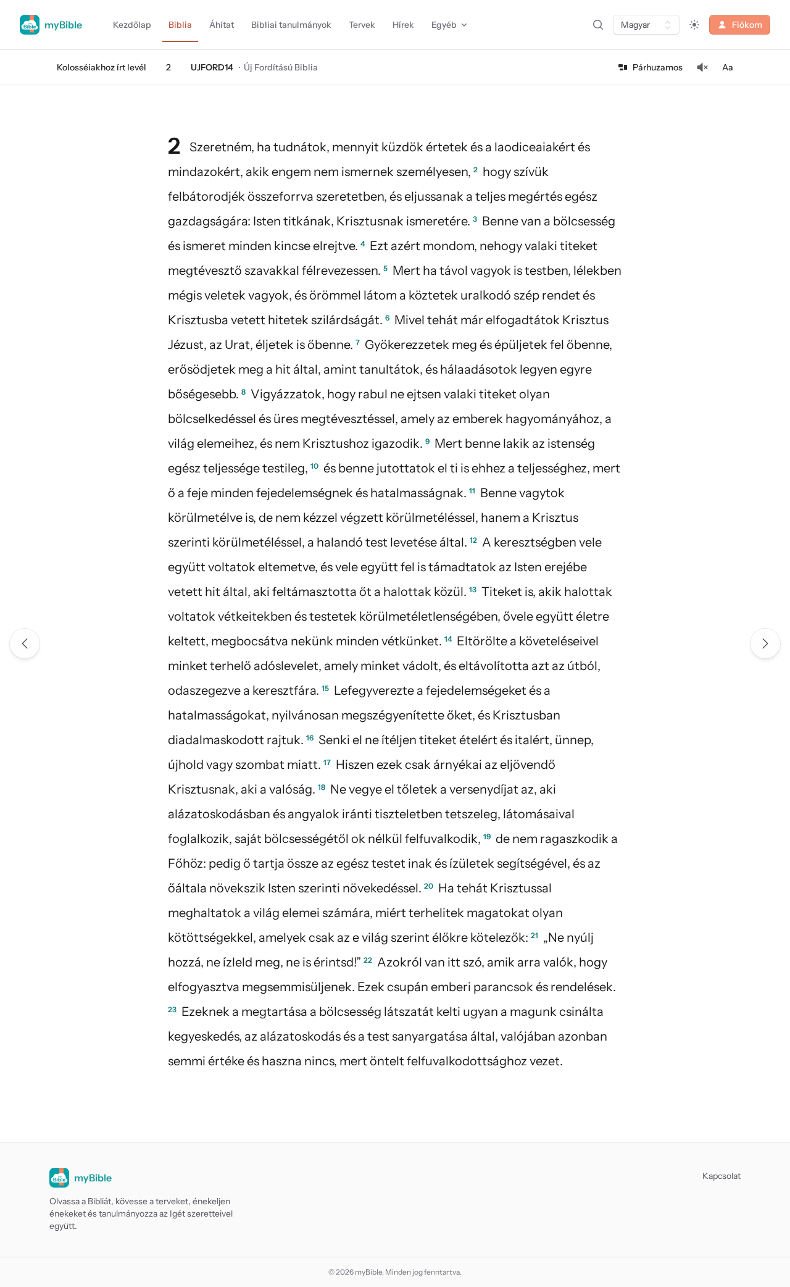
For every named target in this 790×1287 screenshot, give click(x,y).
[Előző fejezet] (25, 643)
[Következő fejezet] (765, 643)
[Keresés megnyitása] (598, 25)
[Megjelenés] (694, 25)
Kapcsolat (721, 1175)
